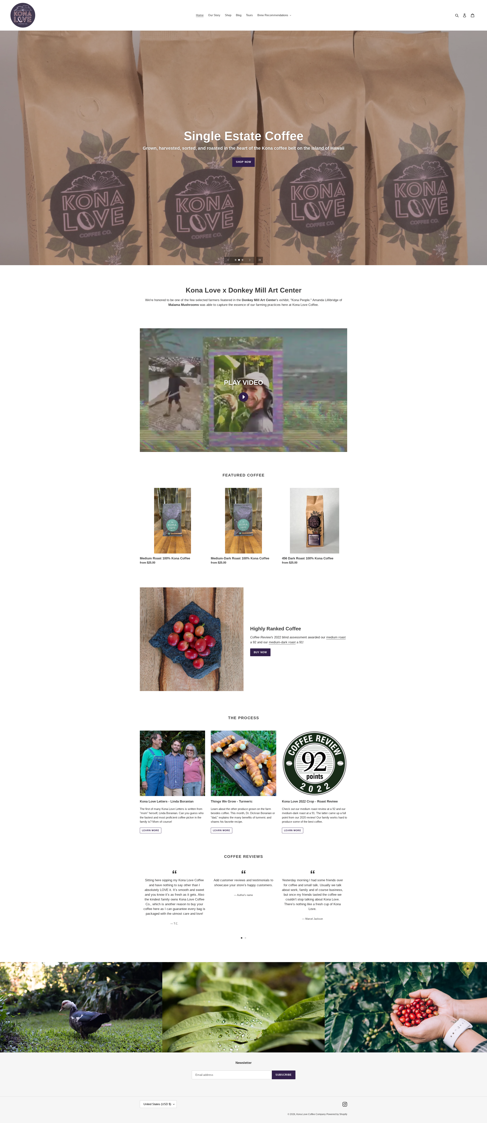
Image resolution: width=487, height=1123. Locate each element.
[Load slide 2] (239, 260)
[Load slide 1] (236, 260)
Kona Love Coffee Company (311, 1114)
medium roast (336, 637)
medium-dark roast (282, 642)
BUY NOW (260, 652)
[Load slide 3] (243, 260)
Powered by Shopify (336, 1114)
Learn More (243, 162)
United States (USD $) (157, 1104)
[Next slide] (250, 260)
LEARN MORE (150, 830)
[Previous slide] (228, 260)
